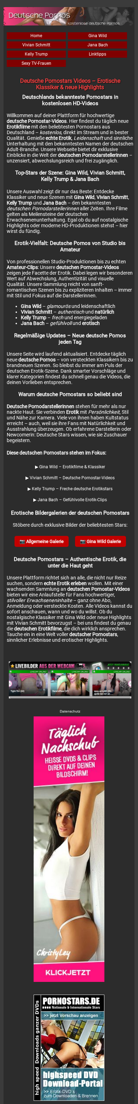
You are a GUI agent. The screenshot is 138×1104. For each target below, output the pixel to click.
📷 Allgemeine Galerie (41, 541)
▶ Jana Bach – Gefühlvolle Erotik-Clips (70, 499)
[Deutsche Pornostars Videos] (69, 849)
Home (36, 35)
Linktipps (97, 54)
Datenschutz (70, 711)
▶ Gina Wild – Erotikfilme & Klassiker (70, 466)
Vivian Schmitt (36, 44)
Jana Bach (97, 44)
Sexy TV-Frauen (36, 63)
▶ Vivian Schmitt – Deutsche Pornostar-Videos (70, 477)
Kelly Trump (36, 54)
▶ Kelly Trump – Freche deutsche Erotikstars (70, 488)
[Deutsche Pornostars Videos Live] (70, 680)
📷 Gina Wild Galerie (100, 541)
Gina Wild (97, 35)
